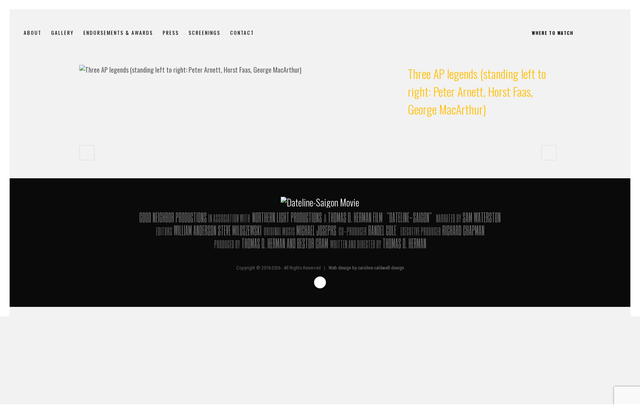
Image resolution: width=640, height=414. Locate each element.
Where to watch (552, 33)
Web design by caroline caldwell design (366, 268)
